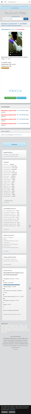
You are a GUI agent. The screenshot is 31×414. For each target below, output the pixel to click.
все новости (6, 229)
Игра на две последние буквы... (11, 247)
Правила (4, 331)
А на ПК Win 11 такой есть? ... (10, 259)
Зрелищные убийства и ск (9, 225)
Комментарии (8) (7, 314)
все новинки (6, 202)
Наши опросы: (7, 270)
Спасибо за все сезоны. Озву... (10, 260)
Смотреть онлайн (22, 97)
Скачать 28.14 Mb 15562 (10, 97)
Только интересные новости (11, 156)
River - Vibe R (6, 184)
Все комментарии (25, 329)
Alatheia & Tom (6, 191)
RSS (18, 16)
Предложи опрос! (16, 314)
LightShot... (6, 164)
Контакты (15, 349)
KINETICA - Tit (6, 186)
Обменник (24, 325)
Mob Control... (6, 176)
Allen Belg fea (6, 192)
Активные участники (14, 329)
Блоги (24, 327)
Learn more (12, 409)
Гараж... (5, 239)
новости (13, 208)
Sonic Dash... (6, 177)
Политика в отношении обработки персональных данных (15, 345)
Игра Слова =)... (7, 245)
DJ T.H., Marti (6, 189)
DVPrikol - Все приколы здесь (11, 154)
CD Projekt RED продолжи (9, 215)
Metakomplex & (7, 196)
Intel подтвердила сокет (9, 210)
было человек (18, 134)
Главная (4, 325)
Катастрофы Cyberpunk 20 (9, 222)
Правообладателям (15, 347)
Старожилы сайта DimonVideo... (11, 244)
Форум (3, 327)
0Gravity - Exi (6, 182)
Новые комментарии (9, 257)
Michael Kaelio (6, 187)
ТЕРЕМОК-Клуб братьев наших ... (11, 240)
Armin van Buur (7, 179)
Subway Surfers (7, 174)
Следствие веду (7, 171)
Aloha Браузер (7, 169)
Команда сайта (5, 329)
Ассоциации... (6, 242)
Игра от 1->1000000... (8, 237)
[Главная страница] (1, 2)
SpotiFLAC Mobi (7, 167)
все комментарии (7, 264)
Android (14, 325)
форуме (11, 235)
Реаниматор (9, 327)
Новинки (6, 162)
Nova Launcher (7, 172)
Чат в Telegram (5, 68)
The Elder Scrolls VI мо (8, 220)
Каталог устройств (18, 327)
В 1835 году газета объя (9, 217)
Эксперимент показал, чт (9, 212)
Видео (18, 325)
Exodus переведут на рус (9, 219)
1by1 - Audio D (6, 166)
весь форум (6, 251)
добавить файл (8, 200)
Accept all (4, 412)
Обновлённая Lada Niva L (9, 214)
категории (14, 16)
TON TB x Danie (7, 194)
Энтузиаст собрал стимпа (9, 224)
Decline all (12, 412)
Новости (9, 325)
